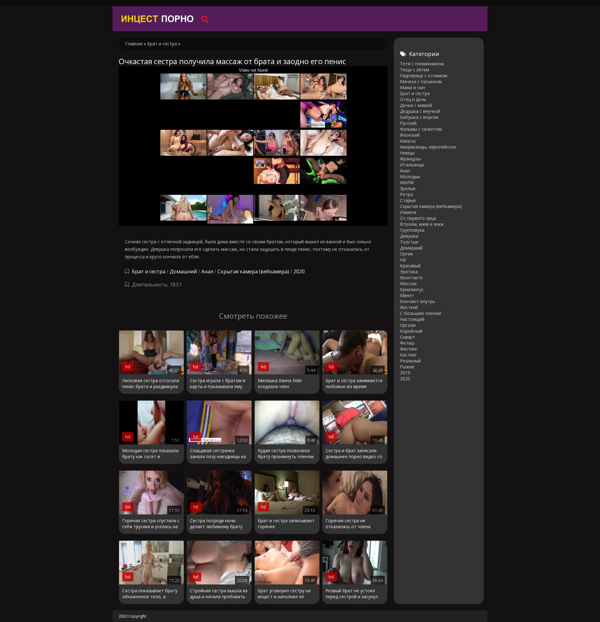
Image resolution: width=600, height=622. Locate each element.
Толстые (409, 242)
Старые (408, 200)
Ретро (406, 194)
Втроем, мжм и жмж (422, 224)
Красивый (410, 266)
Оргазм (408, 325)
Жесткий (409, 307)
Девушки (409, 236)
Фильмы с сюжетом (421, 129)
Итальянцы (412, 165)
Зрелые (408, 188)
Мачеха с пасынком (421, 81)
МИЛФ (407, 182)
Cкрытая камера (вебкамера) (253, 271)
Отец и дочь (413, 99)
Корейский (411, 331)
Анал (207, 271)
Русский (408, 123)
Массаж (408, 283)
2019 (405, 373)
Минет (407, 295)
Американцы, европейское (428, 147)
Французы (410, 159)
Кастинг (408, 355)
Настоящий (412, 319)
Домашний (184, 271)
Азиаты (408, 141)
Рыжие (407, 367)
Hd (403, 260)
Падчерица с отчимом (423, 75)
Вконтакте (411, 278)
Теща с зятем (414, 70)
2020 (299, 271)
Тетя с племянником (422, 64)
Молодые (410, 177)
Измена (408, 212)
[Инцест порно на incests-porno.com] (158, 19)
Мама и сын (412, 87)
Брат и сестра (148, 271)
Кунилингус (412, 289)
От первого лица (418, 218)
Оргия (406, 254)
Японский (410, 135)
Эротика (409, 272)
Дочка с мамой (416, 105)
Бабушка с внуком (419, 117)
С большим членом (420, 313)
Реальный (410, 361)
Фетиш (407, 343)
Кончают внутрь (417, 301)
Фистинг (409, 349)
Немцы (407, 153)
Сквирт (407, 337)
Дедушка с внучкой (420, 111)
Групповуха (412, 230)
